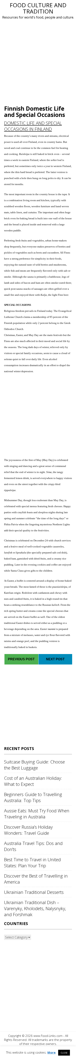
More (51, 1052)
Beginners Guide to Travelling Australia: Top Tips (33, 797)
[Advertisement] (38, 61)
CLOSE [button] (64, 1052)
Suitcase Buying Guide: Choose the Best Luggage (34, 765)
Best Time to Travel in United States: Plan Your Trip (32, 862)
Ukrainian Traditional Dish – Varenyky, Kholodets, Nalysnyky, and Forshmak (35, 908)
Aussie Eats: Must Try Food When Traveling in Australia (36, 814)
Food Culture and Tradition (38, 8)
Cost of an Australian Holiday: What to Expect (33, 781)
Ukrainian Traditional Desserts (34, 892)
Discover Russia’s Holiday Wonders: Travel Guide (28, 830)
